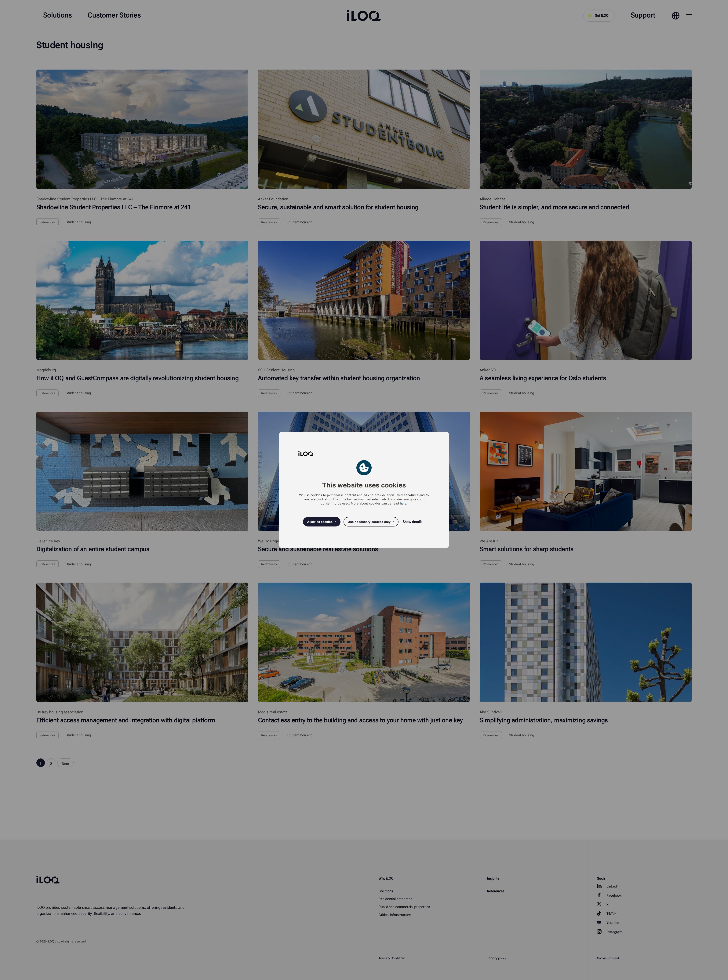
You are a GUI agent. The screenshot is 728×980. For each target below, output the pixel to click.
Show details (412, 522)
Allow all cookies (320, 522)
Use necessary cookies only (369, 522)
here (403, 503)
